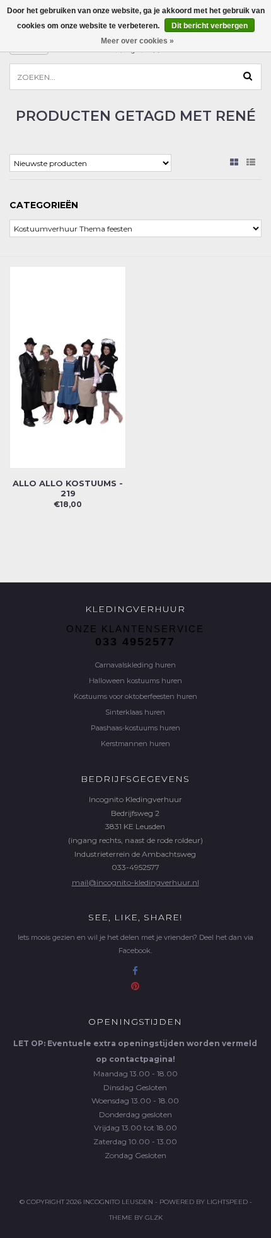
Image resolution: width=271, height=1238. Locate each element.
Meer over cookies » (137, 40)
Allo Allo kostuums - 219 (68, 488)
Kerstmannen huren (135, 743)
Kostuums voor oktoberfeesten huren (135, 696)
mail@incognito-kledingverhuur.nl (135, 882)
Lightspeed (227, 1202)
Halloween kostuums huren (135, 680)
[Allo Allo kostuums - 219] (67, 366)
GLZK (154, 1217)
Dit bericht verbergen (209, 25)
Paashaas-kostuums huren (135, 727)
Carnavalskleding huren (135, 665)
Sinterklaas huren (135, 712)
